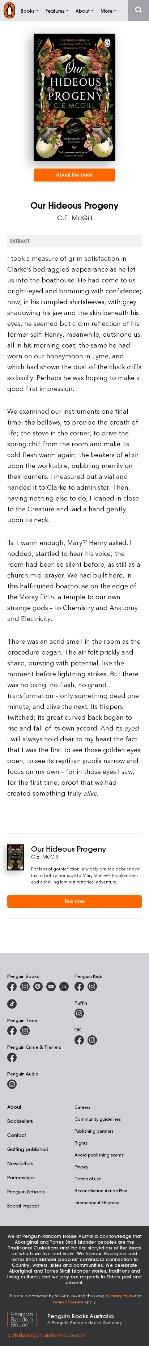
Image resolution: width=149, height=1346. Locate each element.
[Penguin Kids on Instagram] (92, 986)
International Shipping (97, 1202)
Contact (16, 1135)
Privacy (81, 1166)
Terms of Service (68, 1302)
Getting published (27, 1149)
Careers (82, 1107)
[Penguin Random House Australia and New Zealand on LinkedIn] (64, 986)
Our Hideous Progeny (68, 848)
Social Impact (23, 1205)
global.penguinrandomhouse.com (46, 1335)
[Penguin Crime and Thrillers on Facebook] (12, 1057)
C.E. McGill (74, 218)
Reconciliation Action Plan (100, 1190)
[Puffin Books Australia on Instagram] (79, 1013)
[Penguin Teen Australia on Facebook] (12, 1030)
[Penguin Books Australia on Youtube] (51, 986)
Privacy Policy (121, 1295)
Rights (81, 1143)
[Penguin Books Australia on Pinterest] (38, 986)
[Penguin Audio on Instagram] (12, 1084)
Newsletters (20, 1163)
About (14, 1107)
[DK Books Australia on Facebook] (79, 1040)
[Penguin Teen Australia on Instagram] (25, 1030)
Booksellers (20, 1121)
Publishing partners (94, 1131)
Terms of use (87, 1178)
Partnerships (21, 1177)
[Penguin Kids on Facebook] (79, 986)
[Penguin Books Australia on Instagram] (25, 986)
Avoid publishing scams (99, 1154)
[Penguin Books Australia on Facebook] (12, 986)
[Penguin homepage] (9, 10)
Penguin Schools (26, 1191)
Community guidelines (97, 1119)
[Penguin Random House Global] (27, 1318)
